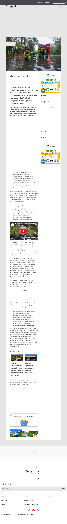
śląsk (44, 95)
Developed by (21, 514)
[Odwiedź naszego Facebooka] (38, 510)
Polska (44, 131)
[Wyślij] (63, 488)
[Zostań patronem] (29, 510)
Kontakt (48, 497)
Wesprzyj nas (28, 500)
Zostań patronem (58, 2)
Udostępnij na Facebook (16, 429)
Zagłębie (26, 497)
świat (44, 137)
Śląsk (3, 504)
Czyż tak (4, 500)
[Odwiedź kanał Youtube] (33, 510)
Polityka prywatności (31, 504)
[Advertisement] (33, 26)
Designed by (4, 514)
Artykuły (4, 497)
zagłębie (45, 102)
